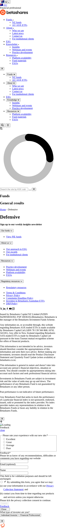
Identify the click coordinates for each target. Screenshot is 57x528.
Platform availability (21, 58)
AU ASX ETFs (19, 25)
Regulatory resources (16, 287)
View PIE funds (13, 236)
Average (10, 445)
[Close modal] (2, 418)
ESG (8, 41)
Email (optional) (8, 464)
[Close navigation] (2, 68)
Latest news (18, 33)
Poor (8, 448)
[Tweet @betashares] (1, 309)
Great (9, 442)
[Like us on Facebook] (7, 309)
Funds (9, 19)
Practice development (22, 52)
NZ (6, 2)
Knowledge (12, 44)
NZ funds (16, 22)
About (9, 28)
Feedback (5, 453)
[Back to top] (1, 422)
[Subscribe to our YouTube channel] (10, 309)
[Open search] (2, 125)
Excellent (10, 439)
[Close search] (34, 189)
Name (3, 470)
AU (5, 5)
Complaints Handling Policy (19, 298)
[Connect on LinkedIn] (4, 309)
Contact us (17, 36)
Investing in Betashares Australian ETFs (25, 301)
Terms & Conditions (16, 292)
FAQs (15, 63)
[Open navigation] (7, 125)
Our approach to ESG (16, 249)
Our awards (11, 252)
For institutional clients (23, 38)
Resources (11, 55)
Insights (16, 47)
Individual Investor (9, 515)
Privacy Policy (13, 295)
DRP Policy (11, 303)
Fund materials (19, 60)
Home (3, 209)
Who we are (18, 30)
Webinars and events (22, 49)
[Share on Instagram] (13, 309)
